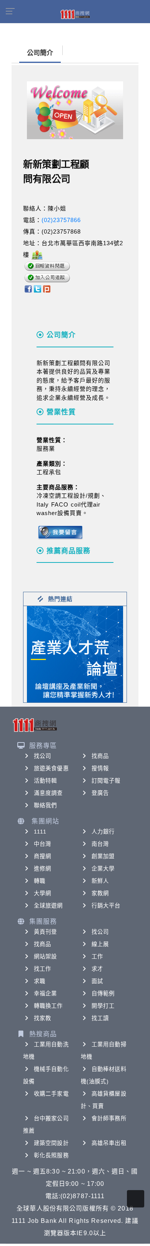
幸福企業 (45, 993)
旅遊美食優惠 (51, 768)
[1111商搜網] (75, 14)
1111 (40, 831)
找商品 (100, 756)
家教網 (100, 893)
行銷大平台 (106, 906)
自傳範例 (103, 993)
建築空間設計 (51, 1143)
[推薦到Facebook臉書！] (28, 288)
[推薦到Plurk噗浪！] (47, 288)
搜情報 (100, 768)
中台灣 (42, 844)
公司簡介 (40, 53)
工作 (97, 956)
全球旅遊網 (48, 906)
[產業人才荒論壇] (75, 653)
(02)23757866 (61, 220)
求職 (39, 981)
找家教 (42, 1018)
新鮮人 (100, 881)
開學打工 (103, 1006)
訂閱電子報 (106, 781)
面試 (97, 981)
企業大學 (103, 868)
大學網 (42, 893)
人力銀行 (103, 831)
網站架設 (45, 956)
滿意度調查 (48, 793)
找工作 (42, 969)
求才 (97, 969)
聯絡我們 (45, 805)
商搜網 (42, 856)
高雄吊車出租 (109, 1143)
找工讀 (100, 1018)
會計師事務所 (109, 1118)
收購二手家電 (51, 1094)
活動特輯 (45, 781)
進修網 (42, 868)
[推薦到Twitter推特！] (37, 288)
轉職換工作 (48, 1006)
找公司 (42, 756)
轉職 (39, 881)
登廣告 (100, 793)
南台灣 (100, 844)
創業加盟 (103, 856)
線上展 (100, 944)
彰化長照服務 (51, 1155)
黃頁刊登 (45, 932)
